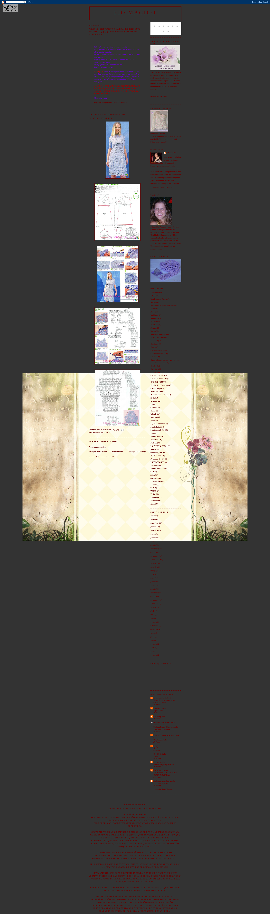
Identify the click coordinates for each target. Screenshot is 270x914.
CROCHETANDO (160, 770)
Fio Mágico (172, 153)
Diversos (153, 401)
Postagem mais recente (98, 451)
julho (152, 541)
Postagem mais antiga (137, 451)
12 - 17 (155, 748)
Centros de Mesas (157, 353)
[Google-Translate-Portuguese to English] (177, 27)
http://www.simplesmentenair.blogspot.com (110, 102)
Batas (152, 308)
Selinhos (153, 478)
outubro (153, 515)
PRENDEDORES (157, 462)
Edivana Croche (159, 708)
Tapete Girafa (158, 710)
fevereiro (154, 530)
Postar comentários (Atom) (106, 456)
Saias (152, 474)
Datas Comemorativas (159, 394)
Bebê (152, 311)
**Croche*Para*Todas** (163, 789)
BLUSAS (154, 324)
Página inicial (117, 451)
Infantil (153, 414)
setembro (154, 548)
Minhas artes (155, 436)
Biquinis (153, 318)
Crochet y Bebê (159, 716)
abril (152, 574)
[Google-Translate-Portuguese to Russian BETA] (163, 32)
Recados (153, 465)
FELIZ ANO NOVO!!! (161, 783)
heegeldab (157, 745)
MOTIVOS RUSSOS (158, 446)
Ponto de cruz (155, 455)
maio (152, 578)
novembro (154, 519)
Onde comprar (156, 452)
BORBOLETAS (156, 337)
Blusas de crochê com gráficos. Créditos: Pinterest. (164, 701)
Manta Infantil (156, 426)
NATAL (153, 449)
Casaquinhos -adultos (158, 350)
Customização (156, 388)
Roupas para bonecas (158, 468)
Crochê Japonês (156, 375)
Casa (152, 347)
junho (152, 537)
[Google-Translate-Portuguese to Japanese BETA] (172, 27)
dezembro (154, 523)
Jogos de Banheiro (157, 423)
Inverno (153, 417)
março (153, 534)
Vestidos (105, 432)
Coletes (153, 365)
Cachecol (154, 340)
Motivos (153, 442)
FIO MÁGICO (135, 13)
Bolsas (153, 331)
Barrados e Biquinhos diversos (162, 305)
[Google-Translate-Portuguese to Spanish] (168, 32)
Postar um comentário (97, 446)
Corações (154, 369)
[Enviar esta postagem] (122, 430)
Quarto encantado (160, 740)
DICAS (153, 398)
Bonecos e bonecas (157, 334)
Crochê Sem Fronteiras (159, 385)
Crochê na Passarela (158, 378)
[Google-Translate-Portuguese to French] (159, 27)
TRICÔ (153, 491)
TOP (152, 487)
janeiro (153, 526)
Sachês (153, 471)
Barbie (153, 302)
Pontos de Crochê (157, 458)
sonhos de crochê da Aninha (164, 781)
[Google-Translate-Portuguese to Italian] (168, 27)
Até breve (156, 756)
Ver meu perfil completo (162, 187)
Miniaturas (154, 439)
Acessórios (154, 292)
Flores (153, 404)
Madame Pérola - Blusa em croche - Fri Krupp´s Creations (166, 728)
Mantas (153, 433)
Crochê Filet (155, 372)
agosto (153, 545)
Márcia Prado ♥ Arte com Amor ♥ (166, 736)
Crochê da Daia (159, 753)
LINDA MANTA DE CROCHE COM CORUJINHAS (165, 773)
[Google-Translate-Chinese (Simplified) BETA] (154, 27)
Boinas (153, 327)
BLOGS (153, 321)
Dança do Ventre (157, 391)
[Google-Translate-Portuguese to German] (163, 27)
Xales (152, 503)
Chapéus (153, 356)
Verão (152, 494)
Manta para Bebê (157, 430)
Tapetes (153, 484)
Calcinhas (154, 343)
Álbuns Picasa (156, 295)
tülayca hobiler (159, 762)
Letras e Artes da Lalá (162, 697)
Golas (152, 410)
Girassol (153, 407)
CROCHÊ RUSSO (157, 381)
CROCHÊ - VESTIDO (100, 118)
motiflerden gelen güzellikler (163, 764)
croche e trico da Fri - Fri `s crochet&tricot (164, 723)
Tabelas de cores (157, 481)
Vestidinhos (154, 497)
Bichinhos (154, 315)
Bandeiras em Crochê (159, 299)
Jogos (152, 420)
